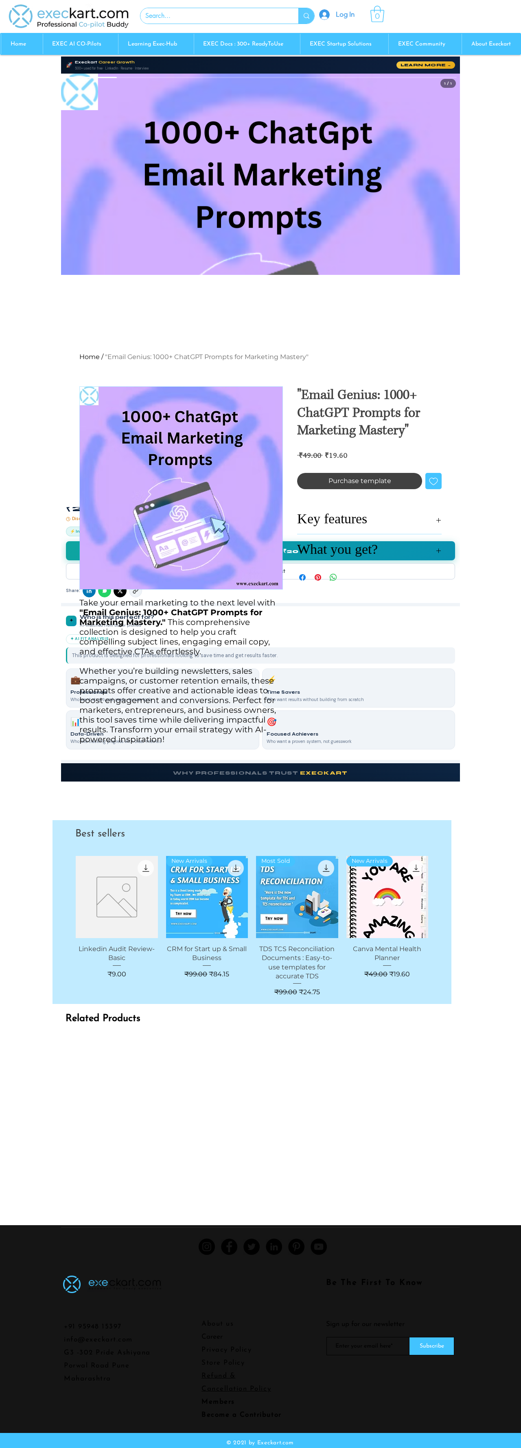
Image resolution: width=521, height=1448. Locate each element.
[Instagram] (207, 1247)
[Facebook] (229, 1247)
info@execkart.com (98, 1339)
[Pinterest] (296, 1247)
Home (89, 357)
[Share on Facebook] (302, 577)
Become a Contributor (241, 1414)
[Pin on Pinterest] (318, 577)
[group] (252, 926)
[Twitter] (251, 1247)
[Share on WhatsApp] (333, 577)
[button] (377, 14)
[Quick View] (117, 897)
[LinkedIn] (274, 1247)
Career (212, 1336)
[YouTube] (319, 1247)
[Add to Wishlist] (433, 481)
